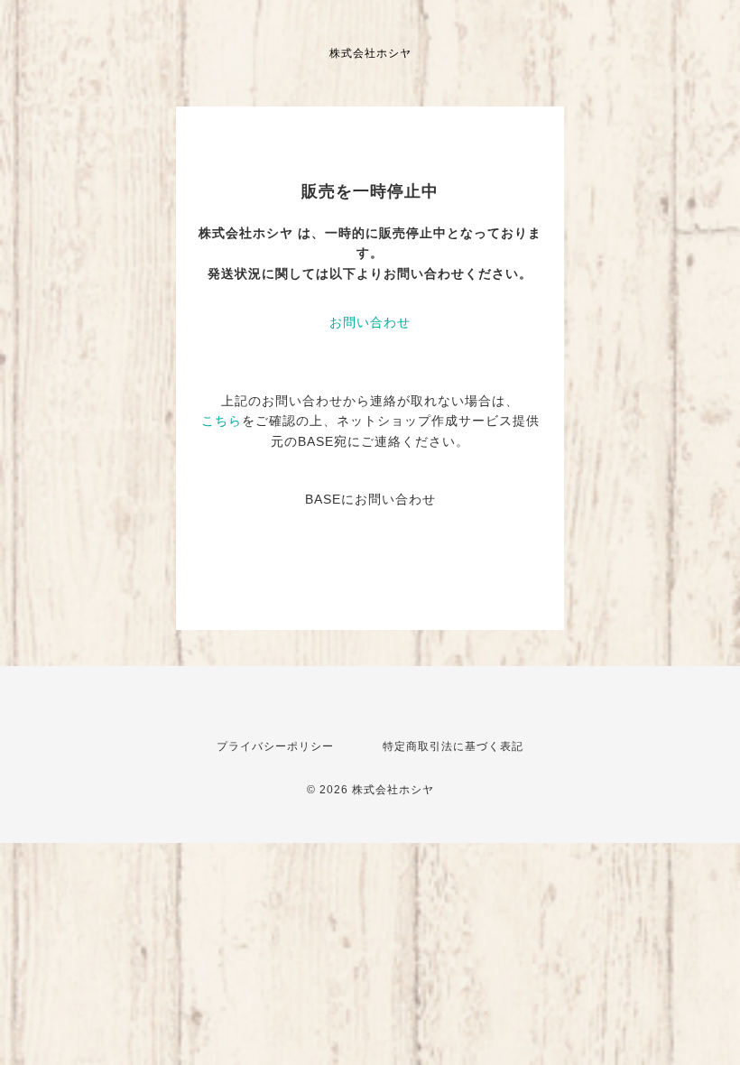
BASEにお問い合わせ (370, 499)
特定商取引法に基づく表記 (453, 746)
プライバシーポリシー (275, 746)
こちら (221, 420)
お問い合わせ (370, 322)
